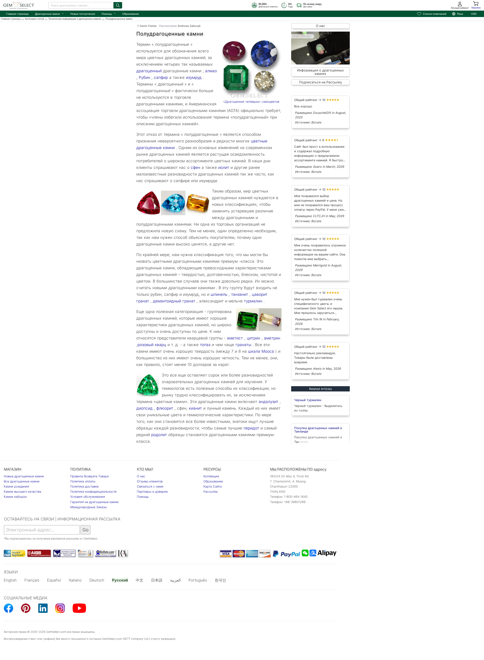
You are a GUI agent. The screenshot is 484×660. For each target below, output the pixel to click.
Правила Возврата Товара (89, 476)
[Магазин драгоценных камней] (251, 69)
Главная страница (17, 13)
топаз (204, 344)
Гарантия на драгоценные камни (94, 502)
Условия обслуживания (87, 496)
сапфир (161, 77)
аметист (234, 338)
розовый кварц (151, 344)
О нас (320, 26)
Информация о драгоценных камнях (320, 72)
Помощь (109, 13)
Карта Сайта (212, 486)
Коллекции (211, 476)
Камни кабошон (15, 496)
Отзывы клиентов (150, 481)
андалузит (268, 401)
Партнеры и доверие (152, 491)
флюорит (164, 408)
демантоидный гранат (174, 301)
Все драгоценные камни (22, 481)
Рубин (143, 77)
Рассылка (210, 491)
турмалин (252, 301)
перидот (250, 428)
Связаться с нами (150, 486)
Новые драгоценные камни (24, 476)
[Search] (117, 5)
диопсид (144, 408)
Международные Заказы (88, 507)
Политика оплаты (82, 481)
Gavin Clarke (148, 25)
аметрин (271, 338)
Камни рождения (16, 486)
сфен (194, 167)
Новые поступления (82, 13)
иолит (223, 167)
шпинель (218, 294)
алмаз (210, 70)
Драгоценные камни (49, 13)
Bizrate (316, 122)
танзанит (239, 294)
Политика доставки (84, 486)
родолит (159, 434)
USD (473, 13)
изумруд (193, 77)
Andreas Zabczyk (189, 25)
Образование (130, 13)
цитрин (252, 338)
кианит (195, 408)
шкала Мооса (261, 351)
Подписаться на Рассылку (320, 82)
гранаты (243, 344)
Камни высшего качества (22, 491)
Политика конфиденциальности (93, 491)
